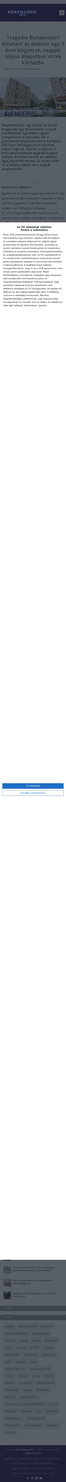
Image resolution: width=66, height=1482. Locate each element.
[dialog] (33, 741)
